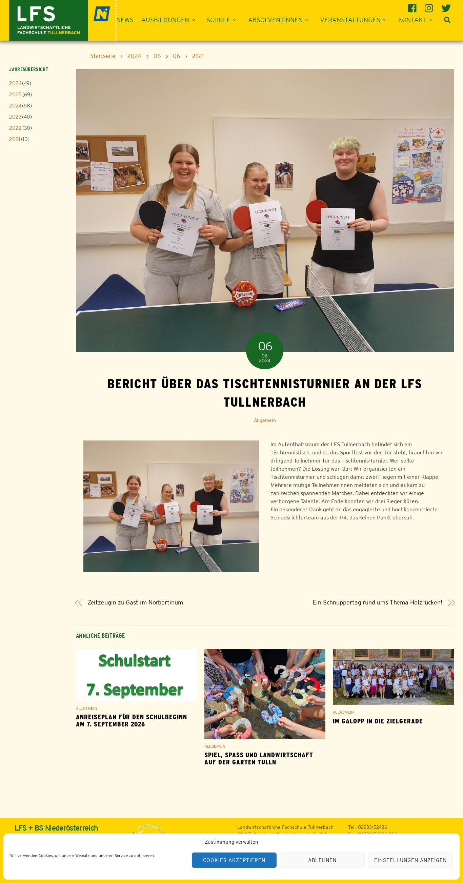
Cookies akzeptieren (234, 860)
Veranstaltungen (350, 19)
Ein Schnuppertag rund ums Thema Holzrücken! (377, 602)
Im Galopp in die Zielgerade (378, 721)
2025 (15, 94)
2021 (14, 139)
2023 (15, 117)
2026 (15, 83)
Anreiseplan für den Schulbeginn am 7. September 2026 (131, 721)
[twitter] (446, 5)
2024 (15, 105)
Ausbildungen (165, 19)
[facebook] (413, 5)
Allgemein (265, 420)
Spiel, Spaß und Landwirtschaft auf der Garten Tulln (258, 759)
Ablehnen (322, 860)
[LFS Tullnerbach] (63, 19)
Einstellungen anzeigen (410, 860)
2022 (15, 128)
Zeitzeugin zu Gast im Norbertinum (135, 602)
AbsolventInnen (275, 19)
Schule (218, 19)
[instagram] (430, 5)
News (125, 19)
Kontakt (412, 19)
